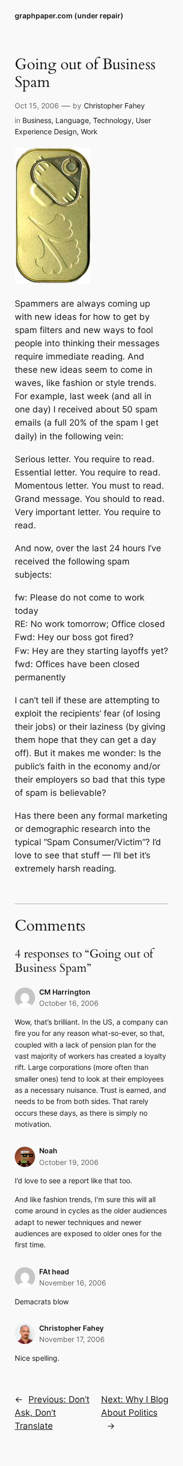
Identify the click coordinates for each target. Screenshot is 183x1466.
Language (72, 120)
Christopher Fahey (114, 105)
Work (89, 131)
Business (36, 120)
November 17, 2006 (72, 1339)
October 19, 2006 (69, 1162)
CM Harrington (64, 992)
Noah (48, 1150)
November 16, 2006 (72, 1282)
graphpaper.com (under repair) (69, 15)
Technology (112, 120)
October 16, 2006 (69, 1003)
